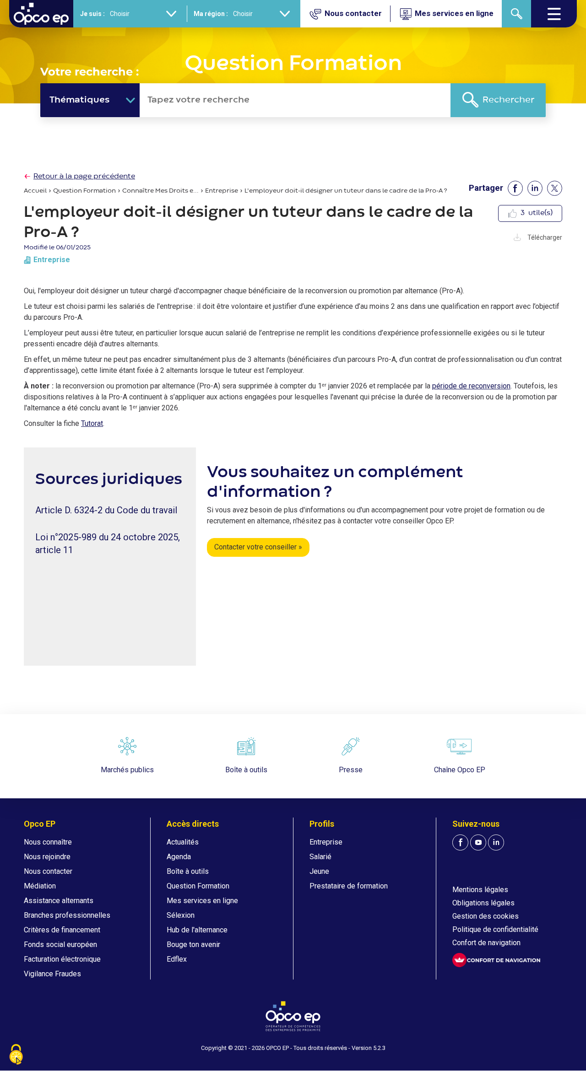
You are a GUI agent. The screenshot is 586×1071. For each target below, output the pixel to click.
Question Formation (84, 191)
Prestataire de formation (348, 886)
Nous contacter (48, 871)
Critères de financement (62, 930)
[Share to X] (554, 188)
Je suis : (92, 13)
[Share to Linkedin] (535, 188)
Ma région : (211, 13)
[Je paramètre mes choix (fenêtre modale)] (16, 1055)
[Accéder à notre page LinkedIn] (496, 842)
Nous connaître (48, 842)
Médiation (40, 886)
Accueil (35, 191)
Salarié (320, 856)
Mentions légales (480, 889)
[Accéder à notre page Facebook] (460, 842)
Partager (486, 188)
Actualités (183, 842)
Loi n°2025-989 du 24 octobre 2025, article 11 (107, 543)
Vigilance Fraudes (52, 973)
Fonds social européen (60, 944)
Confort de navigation (486, 942)
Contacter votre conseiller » (258, 547)
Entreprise (221, 191)
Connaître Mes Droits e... (160, 191)
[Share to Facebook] (515, 188)
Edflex (177, 959)
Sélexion (181, 915)
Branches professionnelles (67, 915)
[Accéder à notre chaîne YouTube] (478, 842)
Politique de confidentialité (495, 929)
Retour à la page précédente (84, 176)
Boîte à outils (188, 871)
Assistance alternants (58, 900)
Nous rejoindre (47, 856)
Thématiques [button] (79, 100)
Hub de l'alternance (197, 930)
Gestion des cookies (485, 916)
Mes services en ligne (202, 900)
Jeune (319, 871)
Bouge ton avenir (193, 944)
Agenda (179, 856)
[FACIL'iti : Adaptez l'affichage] (496, 960)
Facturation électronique (62, 959)
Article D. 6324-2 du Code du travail (106, 510)
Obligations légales (483, 903)
